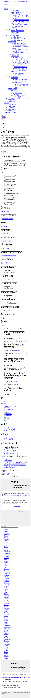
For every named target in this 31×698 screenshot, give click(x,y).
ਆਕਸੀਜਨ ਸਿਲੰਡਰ (16, 37)
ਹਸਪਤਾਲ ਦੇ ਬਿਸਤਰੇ (16, 82)
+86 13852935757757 (7, 473)
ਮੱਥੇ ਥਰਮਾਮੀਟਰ (18, 74)
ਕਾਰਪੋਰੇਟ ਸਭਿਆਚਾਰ (13, 106)
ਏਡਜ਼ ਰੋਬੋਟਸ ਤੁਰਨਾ (19, 26)
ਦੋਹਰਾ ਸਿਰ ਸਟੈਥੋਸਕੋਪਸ (20, 68)
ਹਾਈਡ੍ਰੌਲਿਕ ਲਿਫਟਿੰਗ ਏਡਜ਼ (21, 20)
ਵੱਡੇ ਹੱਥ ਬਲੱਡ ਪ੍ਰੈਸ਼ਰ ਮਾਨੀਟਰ (22, 62)
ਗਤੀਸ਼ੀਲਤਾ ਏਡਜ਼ (15, 23)
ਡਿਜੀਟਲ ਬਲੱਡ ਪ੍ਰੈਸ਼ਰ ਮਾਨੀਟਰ (19, 60)
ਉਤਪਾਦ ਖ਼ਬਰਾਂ (11, 107)
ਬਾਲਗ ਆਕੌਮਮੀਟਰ (19, 57)
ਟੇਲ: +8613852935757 (10, 450)
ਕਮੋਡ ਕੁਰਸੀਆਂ (15, 32)
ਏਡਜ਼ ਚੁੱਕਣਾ (14, 18)
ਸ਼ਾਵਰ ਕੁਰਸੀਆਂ (15, 34)
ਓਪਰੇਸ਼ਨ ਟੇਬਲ (11, 100)
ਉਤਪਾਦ (6, 9)
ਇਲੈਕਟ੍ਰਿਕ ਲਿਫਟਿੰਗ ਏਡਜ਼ (21, 21)
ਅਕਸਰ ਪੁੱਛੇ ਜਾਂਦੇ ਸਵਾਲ (14, 109)
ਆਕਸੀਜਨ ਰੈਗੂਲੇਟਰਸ (16, 40)
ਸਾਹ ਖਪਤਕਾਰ (14, 90)
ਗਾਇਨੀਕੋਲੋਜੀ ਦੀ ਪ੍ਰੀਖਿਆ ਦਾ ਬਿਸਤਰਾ (18, 98)
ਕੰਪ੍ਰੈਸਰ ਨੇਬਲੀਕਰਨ (20, 465)
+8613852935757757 (6, 1)
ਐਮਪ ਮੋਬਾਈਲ (8, 461)
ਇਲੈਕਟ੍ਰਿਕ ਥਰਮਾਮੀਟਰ (20, 73)
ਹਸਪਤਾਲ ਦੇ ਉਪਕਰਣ (13, 35)
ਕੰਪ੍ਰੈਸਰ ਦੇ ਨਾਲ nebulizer (11, 462)
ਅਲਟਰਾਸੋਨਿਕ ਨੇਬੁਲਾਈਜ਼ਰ (21, 49)
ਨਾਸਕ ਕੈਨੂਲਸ (18, 93)
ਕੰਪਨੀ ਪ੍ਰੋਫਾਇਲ (12, 104)
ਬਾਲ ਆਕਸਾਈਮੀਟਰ (19, 59)
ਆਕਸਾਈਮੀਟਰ (15, 56)
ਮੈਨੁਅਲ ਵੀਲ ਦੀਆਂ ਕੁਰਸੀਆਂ (21, 15)
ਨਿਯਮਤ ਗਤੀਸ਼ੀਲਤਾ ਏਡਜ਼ (21, 24)
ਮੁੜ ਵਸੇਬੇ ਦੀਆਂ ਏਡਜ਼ (13, 10)
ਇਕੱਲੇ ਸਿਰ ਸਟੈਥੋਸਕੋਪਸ (20, 67)
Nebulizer (13, 48)
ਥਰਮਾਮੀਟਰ (14, 71)
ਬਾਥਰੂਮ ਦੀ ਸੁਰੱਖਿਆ (13, 29)
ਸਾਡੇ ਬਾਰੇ (6, 103)
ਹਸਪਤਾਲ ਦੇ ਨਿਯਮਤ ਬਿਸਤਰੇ (21, 84)
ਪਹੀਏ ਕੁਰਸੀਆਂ (15, 13)
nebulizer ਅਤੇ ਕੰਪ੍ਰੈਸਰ (14, 464)
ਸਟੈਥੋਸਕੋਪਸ (14, 65)
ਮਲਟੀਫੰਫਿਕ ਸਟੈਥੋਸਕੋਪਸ (20, 70)
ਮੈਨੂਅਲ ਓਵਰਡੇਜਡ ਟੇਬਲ (20, 79)
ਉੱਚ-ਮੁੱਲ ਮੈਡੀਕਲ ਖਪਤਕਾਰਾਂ (18, 95)
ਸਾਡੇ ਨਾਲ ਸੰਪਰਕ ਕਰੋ (9, 111)
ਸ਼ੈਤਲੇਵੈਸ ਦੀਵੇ (11, 101)
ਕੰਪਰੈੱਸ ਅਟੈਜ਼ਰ (18, 51)
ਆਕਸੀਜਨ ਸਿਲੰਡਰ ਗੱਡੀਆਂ (18, 38)
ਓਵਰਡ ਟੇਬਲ (14, 78)
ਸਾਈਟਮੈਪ (6, 459)
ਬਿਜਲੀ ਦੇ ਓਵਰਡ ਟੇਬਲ (20, 81)
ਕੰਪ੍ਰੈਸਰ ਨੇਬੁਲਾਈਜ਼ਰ (9, 467)
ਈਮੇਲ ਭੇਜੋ (3, 471)
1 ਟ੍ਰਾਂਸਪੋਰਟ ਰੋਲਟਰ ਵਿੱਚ (17, 12)
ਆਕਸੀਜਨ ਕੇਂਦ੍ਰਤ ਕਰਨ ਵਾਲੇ (18, 43)
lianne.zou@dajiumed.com (20, 1)
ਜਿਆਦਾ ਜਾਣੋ (4, 151)
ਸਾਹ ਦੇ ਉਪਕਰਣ (12, 42)
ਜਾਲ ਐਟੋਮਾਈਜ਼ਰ (19, 53)
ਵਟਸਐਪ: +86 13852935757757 (13, 453)
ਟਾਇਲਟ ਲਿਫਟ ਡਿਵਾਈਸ (17, 31)
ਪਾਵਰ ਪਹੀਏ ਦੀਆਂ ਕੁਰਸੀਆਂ (21, 16)
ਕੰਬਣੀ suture (17, 96)
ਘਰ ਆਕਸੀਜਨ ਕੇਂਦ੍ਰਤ (20, 45)
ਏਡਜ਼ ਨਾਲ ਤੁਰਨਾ (15, 27)
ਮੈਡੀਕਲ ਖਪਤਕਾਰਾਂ (12, 89)
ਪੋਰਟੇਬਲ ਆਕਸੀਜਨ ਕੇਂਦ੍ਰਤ (21, 46)
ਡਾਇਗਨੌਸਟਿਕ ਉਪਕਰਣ (14, 54)
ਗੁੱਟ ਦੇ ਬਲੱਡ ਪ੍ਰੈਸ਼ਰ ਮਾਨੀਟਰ (21, 64)
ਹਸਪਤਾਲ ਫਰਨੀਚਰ (13, 76)
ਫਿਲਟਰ (16, 92)
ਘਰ (5, 7)
